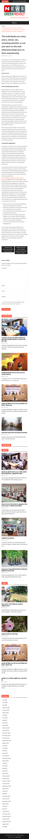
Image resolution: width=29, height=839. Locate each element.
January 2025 (5, 730)
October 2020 (5, 819)
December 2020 (6, 814)
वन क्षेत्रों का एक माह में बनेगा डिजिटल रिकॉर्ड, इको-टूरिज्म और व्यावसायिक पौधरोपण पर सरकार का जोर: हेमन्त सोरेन (14, 339)
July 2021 (4, 806)
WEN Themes (18, 837)
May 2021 (4, 809)
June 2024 (5, 748)
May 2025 (4, 720)
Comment (4, 268)
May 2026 (4, 705)
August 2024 (5, 743)
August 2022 (5, 788)
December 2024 (6, 733)
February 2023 (6, 776)
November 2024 (6, 735)
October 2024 (5, 738)
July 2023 (4, 763)
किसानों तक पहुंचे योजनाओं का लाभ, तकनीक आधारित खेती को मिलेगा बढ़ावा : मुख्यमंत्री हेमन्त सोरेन (14, 472)
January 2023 (5, 778)
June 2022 (5, 791)
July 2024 (4, 745)
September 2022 (6, 786)
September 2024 (6, 740)
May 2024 (4, 750)
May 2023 (4, 768)
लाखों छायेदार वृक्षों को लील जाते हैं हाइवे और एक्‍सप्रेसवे (14, 432)
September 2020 (6, 821)
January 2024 (5, 755)
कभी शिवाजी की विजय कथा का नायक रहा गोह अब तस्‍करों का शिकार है (13, 373)
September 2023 (6, 758)
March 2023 (5, 773)
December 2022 (6, 781)
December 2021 (6, 796)
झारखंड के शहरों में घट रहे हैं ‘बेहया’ (10, 634)
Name (3, 285)
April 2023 (5, 771)
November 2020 (6, 816)
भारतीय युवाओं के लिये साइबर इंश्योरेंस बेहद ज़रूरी (17, 17)
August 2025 (5, 712)
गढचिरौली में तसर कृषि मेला (8, 538)
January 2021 (5, 811)
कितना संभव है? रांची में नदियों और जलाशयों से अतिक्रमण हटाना (12, 605)
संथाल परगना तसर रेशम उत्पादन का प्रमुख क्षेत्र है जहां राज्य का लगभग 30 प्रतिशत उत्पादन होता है (14, 505)
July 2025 (4, 715)
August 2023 (5, 761)
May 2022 (4, 793)
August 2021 (5, 804)
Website (4, 296)
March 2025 (5, 725)
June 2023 (5, 766)
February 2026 (6, 707)
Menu (15, 23)
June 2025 (5, 717)
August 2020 (5, 824)
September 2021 (6, 801)
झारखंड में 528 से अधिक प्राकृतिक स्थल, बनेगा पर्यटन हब (14, 679)
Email (3, 291)
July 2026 (4, 700)
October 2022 (5, 783)
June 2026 (5, 702)
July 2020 (4, 826)
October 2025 (5, 710)
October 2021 (5, 798)
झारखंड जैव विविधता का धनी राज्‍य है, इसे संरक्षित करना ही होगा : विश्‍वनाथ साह (14, 404)
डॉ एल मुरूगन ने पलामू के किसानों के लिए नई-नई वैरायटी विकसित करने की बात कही (14, 570)
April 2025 (5, 723)
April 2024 (5, 753)
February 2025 (6, 728)
